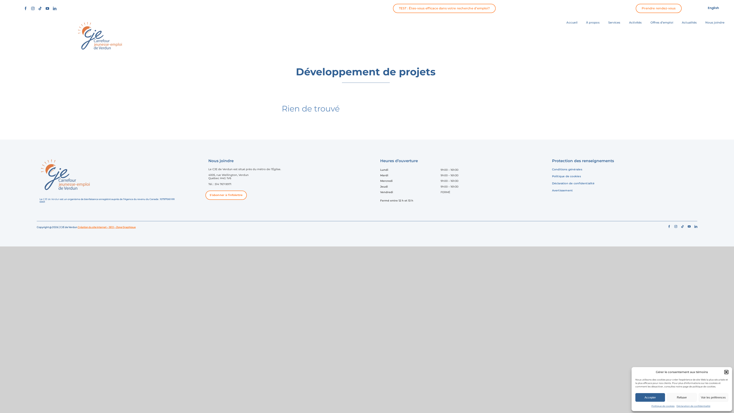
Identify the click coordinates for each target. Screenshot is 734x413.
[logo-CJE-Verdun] (100, 21)
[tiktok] (40, 8)
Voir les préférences (713, 397)
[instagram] (33, 8)
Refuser (682, 397)
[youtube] (47, 8)
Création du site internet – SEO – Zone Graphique (107, 227)
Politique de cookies (663, 406)
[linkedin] (54, 8)
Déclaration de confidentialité (693, 406)
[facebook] (25, 8)
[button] (726, 372)
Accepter (650, 397)
